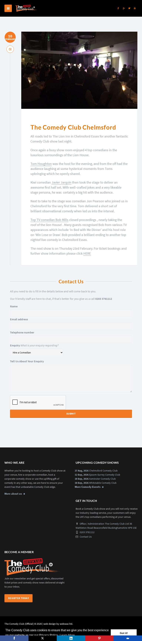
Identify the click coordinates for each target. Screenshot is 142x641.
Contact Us (85, 536)
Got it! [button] (124, 633)
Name (14, 306)
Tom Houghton (41, 164)
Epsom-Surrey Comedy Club (104, 474)
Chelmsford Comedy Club (103, 470)
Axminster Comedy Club (102, 478)
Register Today (18, 598)
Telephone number (22, 332)
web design (49, 623)
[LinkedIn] (71, 638)
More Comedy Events (88, 487)
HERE (87, 253)
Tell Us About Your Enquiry (27, 361)
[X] (42, 638)
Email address (19, 319)
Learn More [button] (67, 635)
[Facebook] (14, 638)
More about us (13, 493)
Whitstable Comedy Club (102, 482)
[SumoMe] (128, 638)
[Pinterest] (99, 638)
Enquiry (15, 345)
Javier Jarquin (61, 182)
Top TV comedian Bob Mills (49, 220)
